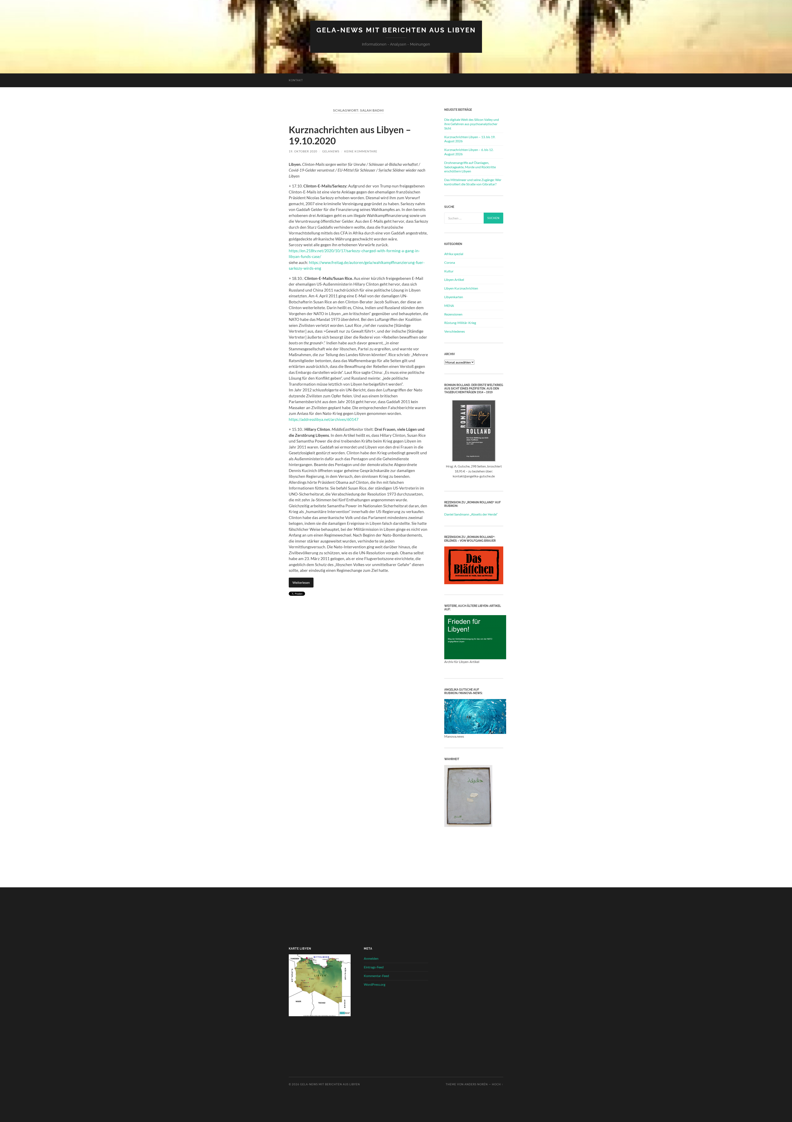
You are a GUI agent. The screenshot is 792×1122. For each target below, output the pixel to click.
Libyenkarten (453, 297)
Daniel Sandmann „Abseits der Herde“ (471, 514)
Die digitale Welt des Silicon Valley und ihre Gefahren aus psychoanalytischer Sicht (471, 124)
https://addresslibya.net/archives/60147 (323, 419)
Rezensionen (453, 314)
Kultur (449, 271)
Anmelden (371, 958)
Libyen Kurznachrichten (461, 288)
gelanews (330, 151)
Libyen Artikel (454, 279)
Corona (449, 262)
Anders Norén (476, 1084)
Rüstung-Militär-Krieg (460, 323)
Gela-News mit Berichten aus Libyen (396, 30)
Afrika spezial (453, 254)
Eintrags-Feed (374, 967)
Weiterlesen (301, 582)
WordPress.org (374, 984)
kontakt (296, 80)
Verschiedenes (454, 331)
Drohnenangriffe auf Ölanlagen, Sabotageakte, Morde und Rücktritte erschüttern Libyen (470, 167)
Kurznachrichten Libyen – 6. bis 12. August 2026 (468, 152)
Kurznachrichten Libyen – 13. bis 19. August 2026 (469, 139)
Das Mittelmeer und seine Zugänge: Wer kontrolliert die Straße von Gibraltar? (472, 182)
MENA (449, 305)
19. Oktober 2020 (303, 151)
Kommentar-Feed (376, 976)
